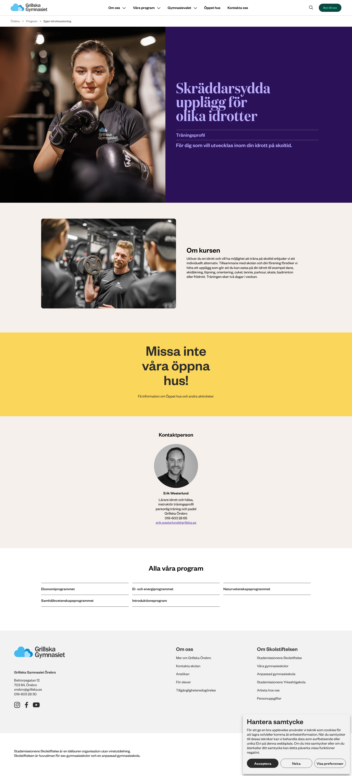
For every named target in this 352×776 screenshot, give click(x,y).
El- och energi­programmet (152, 589)
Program (31, 21)
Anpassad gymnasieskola (276, 674)
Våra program (144, 8)
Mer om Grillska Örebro (193, 658)
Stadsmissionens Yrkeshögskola (281, 682)
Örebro (15, 21)
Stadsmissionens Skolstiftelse (279, 658)
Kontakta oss (238, 8)
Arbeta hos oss (268, 690)
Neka (296, 763)
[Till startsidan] (29, 7)
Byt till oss (330, 8)
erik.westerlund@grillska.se (176, 522)
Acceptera (262, 763)
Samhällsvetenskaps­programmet (67, 600)
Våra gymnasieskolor (273, 666)
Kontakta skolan (188, 666)
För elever (183, 682)
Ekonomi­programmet (58, 589)
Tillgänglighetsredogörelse (196, 690)
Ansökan (182, 674)
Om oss (114, 8)
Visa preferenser (330, 763)
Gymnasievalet (179, 8)
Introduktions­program (149, 600)
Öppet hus (212, 8)
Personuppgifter (269, 698)
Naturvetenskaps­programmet (246, 589)
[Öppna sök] (311, 8)
